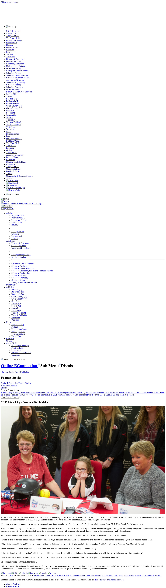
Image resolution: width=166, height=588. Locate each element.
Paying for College (14, 40)
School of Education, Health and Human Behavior (17, 79)
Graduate (10, 50)
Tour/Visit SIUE (18, 334)
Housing (9, 45)
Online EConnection (19, 365)
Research (10, 148)
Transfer (9, 54)
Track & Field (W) (13, 124)
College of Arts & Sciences (17, 71)
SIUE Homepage (13, 31)
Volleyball (10, 127)
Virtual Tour (11, 145)
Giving (9, 150)
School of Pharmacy (14, 87)
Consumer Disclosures (79, 575)
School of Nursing (13, 85)
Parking (9, 136)
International (11, 52)
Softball (9, 117)
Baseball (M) (11, 99)
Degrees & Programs (14, 59)
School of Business (14, 73)
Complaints (94, 575)
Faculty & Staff (12, 171)
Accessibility (39, 575)
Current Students (13, 169)
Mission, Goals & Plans (16, 162)
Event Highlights (22, 372)
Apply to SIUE (12, 36)
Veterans (9, 178)
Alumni (9, 173)
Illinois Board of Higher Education (109, 580)
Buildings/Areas (12, 141)
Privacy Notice (63, 575)
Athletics (9, 96)
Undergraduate (12, 47)
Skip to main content (9, 2)
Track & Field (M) (13, 122)
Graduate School (13, 89)
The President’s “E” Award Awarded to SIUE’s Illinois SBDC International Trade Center (128, 392)
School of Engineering (15, 82)
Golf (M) (10, 110)
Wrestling (10, 129)
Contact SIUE (50, 575)
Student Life (11, 94)
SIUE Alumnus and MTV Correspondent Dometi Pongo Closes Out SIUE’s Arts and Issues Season (93, 395)
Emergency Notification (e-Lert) (148, 575)
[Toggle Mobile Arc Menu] (6, 206)
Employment (129, 575)
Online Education (13, 61)
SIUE (10, 575)
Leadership (10, 159)
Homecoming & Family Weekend (15, 392)
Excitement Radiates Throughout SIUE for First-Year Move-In (26, 395)
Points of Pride (12, 157)
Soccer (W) (11, 115)
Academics (10, 57)
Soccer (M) (10, 113)
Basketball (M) (12, 101)
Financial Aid (11, 43)
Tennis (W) (10, 120)
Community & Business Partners (19, 176)
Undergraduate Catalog (15, 66)
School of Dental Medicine (17, 75)
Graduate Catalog (13, 68)
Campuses (10, 164)
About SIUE (11, 152)
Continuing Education (15, 64)
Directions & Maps (14, 138)
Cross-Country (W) (14, 108)
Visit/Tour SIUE (13, 38)
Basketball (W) (12, 103)
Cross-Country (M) (14, 106)
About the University (14, 155)
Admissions (11, 33)
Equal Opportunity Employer (111, 575)
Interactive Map (12, 134)
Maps (8, 131)
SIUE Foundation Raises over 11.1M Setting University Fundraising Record (60, 392)
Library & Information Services (19, 92)
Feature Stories (8, 372)
